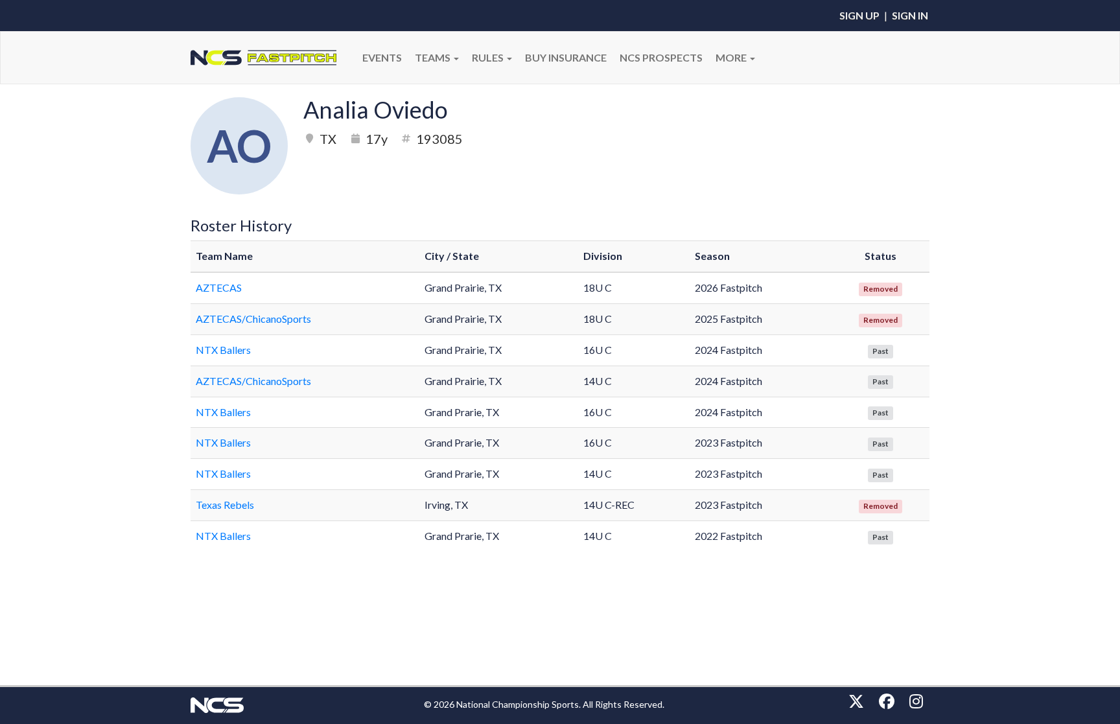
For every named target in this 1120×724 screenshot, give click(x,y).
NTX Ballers (223, 350)
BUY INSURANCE (566, 57)
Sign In (910, 15)
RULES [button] (489, 57)
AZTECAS (219, 287)
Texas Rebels (225, 504)
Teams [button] (433, 57)
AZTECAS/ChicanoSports (253, 318)
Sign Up (859, 15)
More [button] (732, 57)
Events (382, 57)
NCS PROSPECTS (661, 57)
